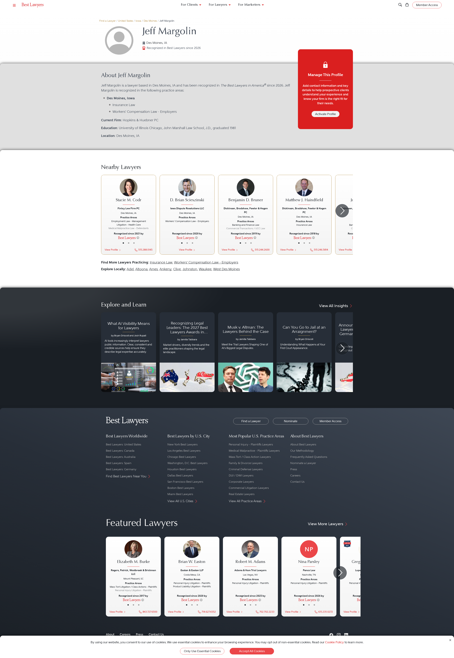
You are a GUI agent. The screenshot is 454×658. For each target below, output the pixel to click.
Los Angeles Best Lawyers (183, 450)
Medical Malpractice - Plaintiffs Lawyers (254, 450)
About (110, 634)
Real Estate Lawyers (241, 494)
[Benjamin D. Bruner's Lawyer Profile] (245, 192)
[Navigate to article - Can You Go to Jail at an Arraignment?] (304, 352)
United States (125, 20)
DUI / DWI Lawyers (241, 475)
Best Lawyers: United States (123, 444)
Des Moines (150, 20)
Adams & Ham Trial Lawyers (250, 570)
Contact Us (297, 481)
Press (293, 469)
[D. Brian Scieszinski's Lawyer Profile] (187, 192)
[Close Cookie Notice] (450, 640)
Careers (295, 475)
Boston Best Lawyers (180, 488)
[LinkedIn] (346, 634)
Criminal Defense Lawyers (246, 469)
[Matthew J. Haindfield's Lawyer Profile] (304, 192)
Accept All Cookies (252, 651)
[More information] (138, 238)
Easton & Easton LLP (192, 570)
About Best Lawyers (303, 444)
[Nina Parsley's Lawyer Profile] (309, 554)
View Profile (111, 249)
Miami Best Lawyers (180, 494)
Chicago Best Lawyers (181, 457)
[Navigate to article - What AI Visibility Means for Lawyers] (128, 352)
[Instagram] (339, 634)
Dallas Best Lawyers (180, 475)
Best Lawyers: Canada (120, 450)
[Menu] (14, 5)
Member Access (330, 421)
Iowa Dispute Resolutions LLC (187, 208)
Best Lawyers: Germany (121, 469)
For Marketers (249, 5)
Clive (177, 269)
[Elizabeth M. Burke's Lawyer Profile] (133, 554)
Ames (153, 269)
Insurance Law (161, 262)
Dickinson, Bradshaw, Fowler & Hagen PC (246, 210)
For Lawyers (218, 5)
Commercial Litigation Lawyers (249, 488)
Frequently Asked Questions (308, 457)
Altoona (141, 269)
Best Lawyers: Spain (118, 463)
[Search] (400, 5)
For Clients (189, 5)
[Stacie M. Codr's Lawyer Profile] (128, 192)
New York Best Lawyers (182, 444)
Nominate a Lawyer (303, 463)
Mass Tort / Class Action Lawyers (250, 457)
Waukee (205, 269)
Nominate (290, 421)
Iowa (138, 20)
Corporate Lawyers (241, 481)
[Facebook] (331, 634)
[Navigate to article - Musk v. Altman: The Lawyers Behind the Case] (245, 352)
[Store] (407, 5)
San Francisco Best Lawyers (185, 481)
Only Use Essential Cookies (202, 651)
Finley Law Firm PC (129, 208)
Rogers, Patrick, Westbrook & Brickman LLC (133, 572)
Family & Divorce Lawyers (245, 463)
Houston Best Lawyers (181, 469)
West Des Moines (226, 269)
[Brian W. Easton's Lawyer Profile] (192, 554)
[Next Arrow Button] (342, 210)
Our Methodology (302, 450)
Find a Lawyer (107, 20)
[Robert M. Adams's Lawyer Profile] (250, 554)
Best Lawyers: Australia (120, 457)
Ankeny (165, 269)
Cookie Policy (334, 642)
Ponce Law (309, 570)
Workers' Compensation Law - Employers (206, 262)
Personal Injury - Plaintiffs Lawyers (251, 444)
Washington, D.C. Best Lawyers (187, 463)
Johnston (189, 269)
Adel (130, 269)
